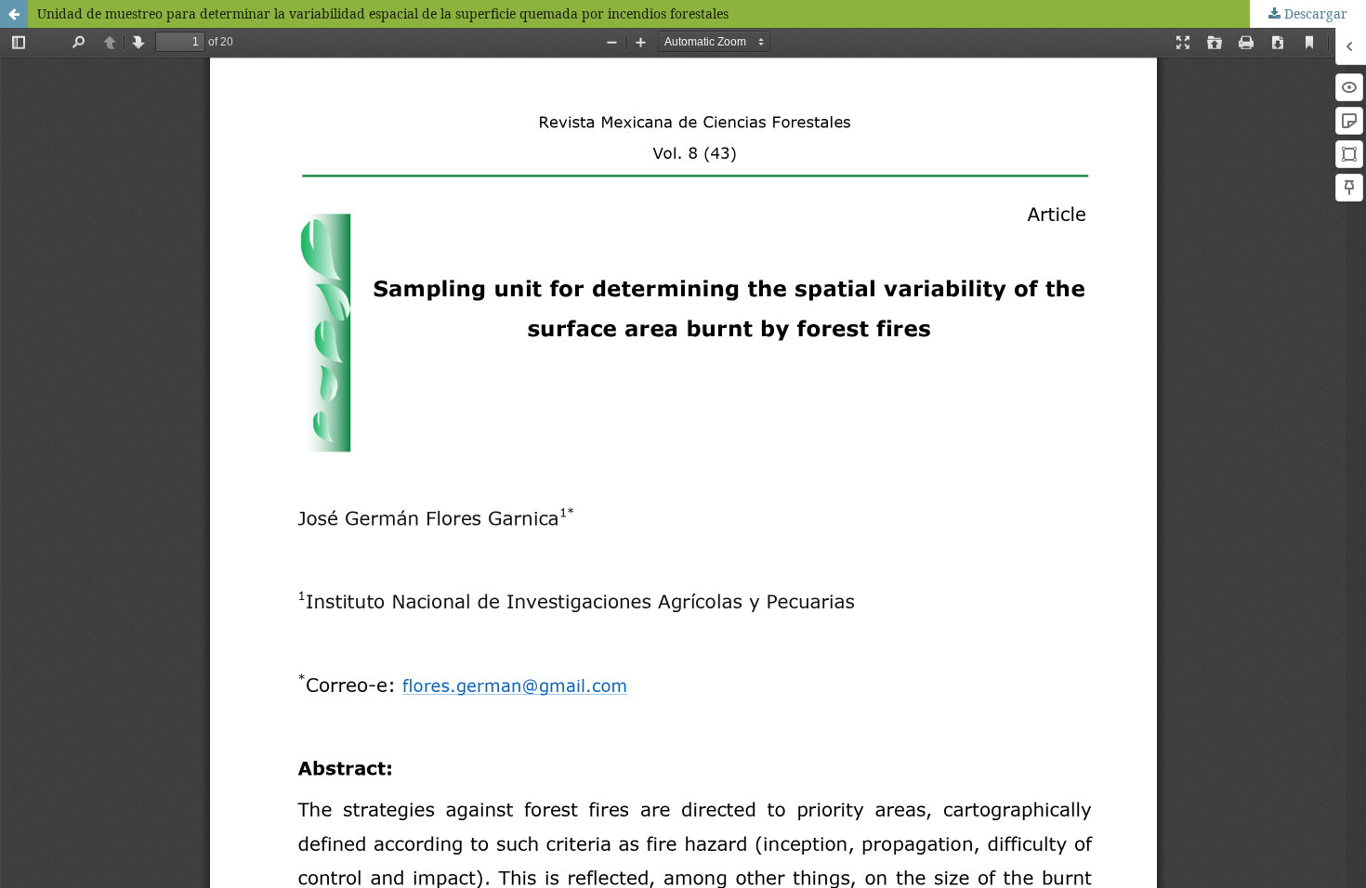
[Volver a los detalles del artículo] (14, 14)
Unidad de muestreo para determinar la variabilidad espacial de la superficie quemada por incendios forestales (383, 13)
